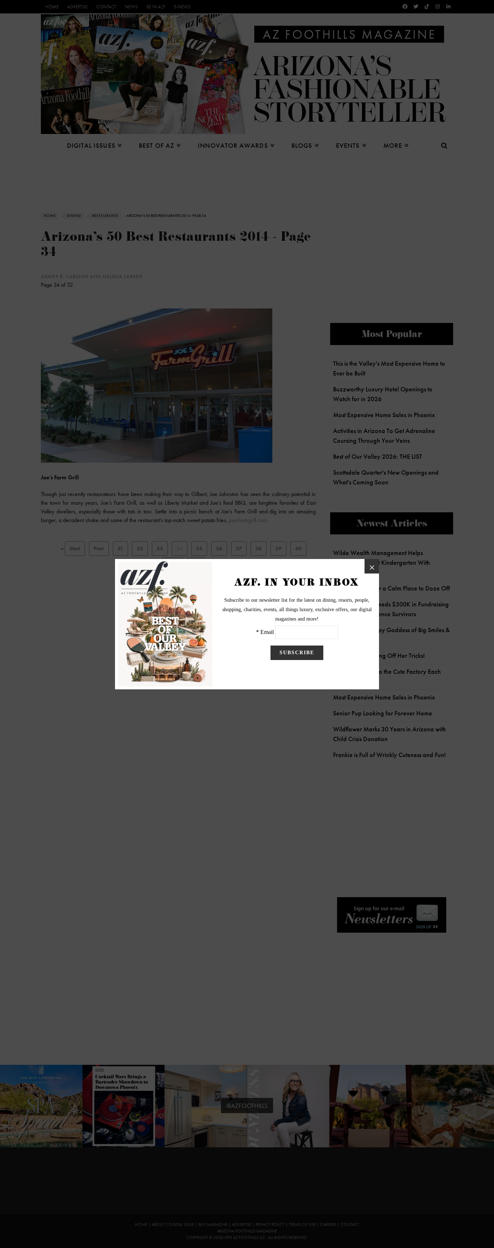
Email (267, 632)
